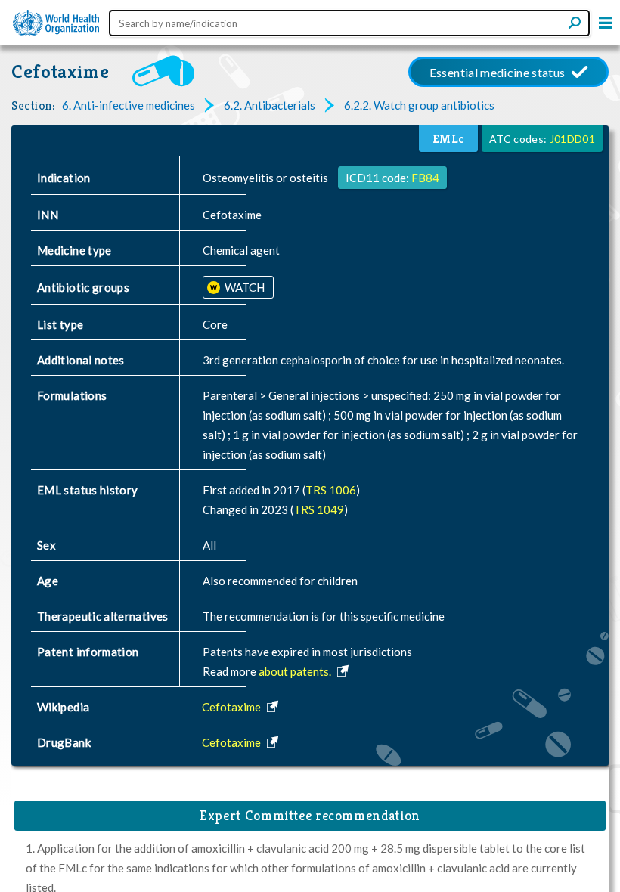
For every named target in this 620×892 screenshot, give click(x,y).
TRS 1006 (330, 490)
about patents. (296, 671)
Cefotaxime (60, 71)
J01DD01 (572, 138)
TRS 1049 (318, 509)
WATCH (243, 287)
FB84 (425, 177)
